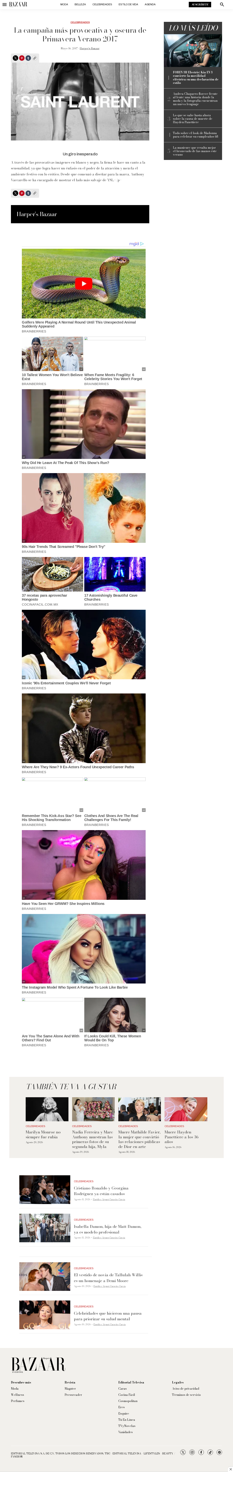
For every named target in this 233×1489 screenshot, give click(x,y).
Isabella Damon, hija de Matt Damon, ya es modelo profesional (107, 1229)
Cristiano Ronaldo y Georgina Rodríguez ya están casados (101, 1191)
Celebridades (102, 4)
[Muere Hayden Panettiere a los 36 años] (186, 1109)
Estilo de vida (128, 4)
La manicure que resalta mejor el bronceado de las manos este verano (195, 151)
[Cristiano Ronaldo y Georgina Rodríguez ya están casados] (44, 1189)
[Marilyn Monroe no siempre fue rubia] (47, 1109)
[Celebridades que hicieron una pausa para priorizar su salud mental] (44, 1314)
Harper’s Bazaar (90, 48)
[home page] (18, 4)
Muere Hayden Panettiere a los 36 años (181, 1137)
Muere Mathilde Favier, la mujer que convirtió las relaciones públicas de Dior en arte (139, 1139)
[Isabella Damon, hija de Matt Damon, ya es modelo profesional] (44, 1228)
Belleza (80, 4)
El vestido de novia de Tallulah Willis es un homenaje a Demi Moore (108, 1278)
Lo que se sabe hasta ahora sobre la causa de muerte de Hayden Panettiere (192, 119)
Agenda (150, 4)
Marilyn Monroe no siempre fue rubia (43, 1134)
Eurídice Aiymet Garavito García (109, 1199)
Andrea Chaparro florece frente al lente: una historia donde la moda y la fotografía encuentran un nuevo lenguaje (195, 99)
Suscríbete (200, 5)
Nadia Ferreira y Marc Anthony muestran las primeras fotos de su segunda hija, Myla (92, 1139)
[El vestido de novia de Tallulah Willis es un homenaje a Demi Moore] (44, 1276)
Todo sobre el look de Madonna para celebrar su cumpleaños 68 (195, 134)
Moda (64, 4)
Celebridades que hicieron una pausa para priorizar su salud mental (108, 1316)
